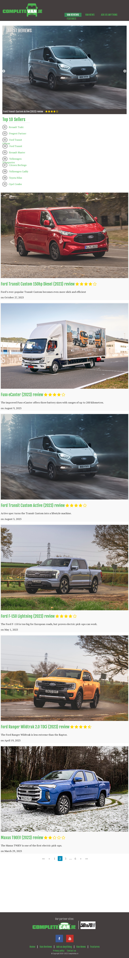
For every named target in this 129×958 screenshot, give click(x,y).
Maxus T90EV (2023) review (22, 837)
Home (32, 946)
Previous (4, 71)
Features (95, 946)
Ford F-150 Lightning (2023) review (28, 616)
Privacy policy (58, 950)
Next (125, 71)
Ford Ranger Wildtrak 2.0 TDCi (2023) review (35, 726)
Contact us (71, 950)
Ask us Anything (64, 946)
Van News (81, 946)
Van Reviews (46, 946)
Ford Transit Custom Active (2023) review (33, 505)
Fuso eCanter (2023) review (22, 394)
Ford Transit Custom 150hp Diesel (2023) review (38, 284)
